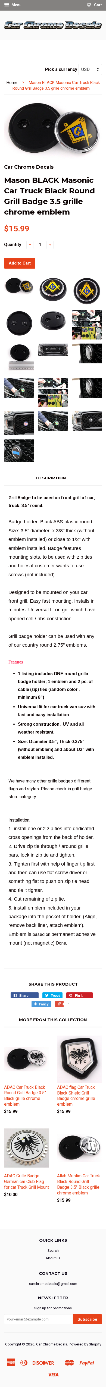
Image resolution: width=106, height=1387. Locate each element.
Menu (16, 5)
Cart (97, 5)
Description (51, 477)
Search (53, 1250)
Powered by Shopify (85, 1344)
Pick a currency (61, 69)
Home (12, 82)
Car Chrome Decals (51, 1344)
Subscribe (87, 1319)
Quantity (12, 244)
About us (53, 1258)
